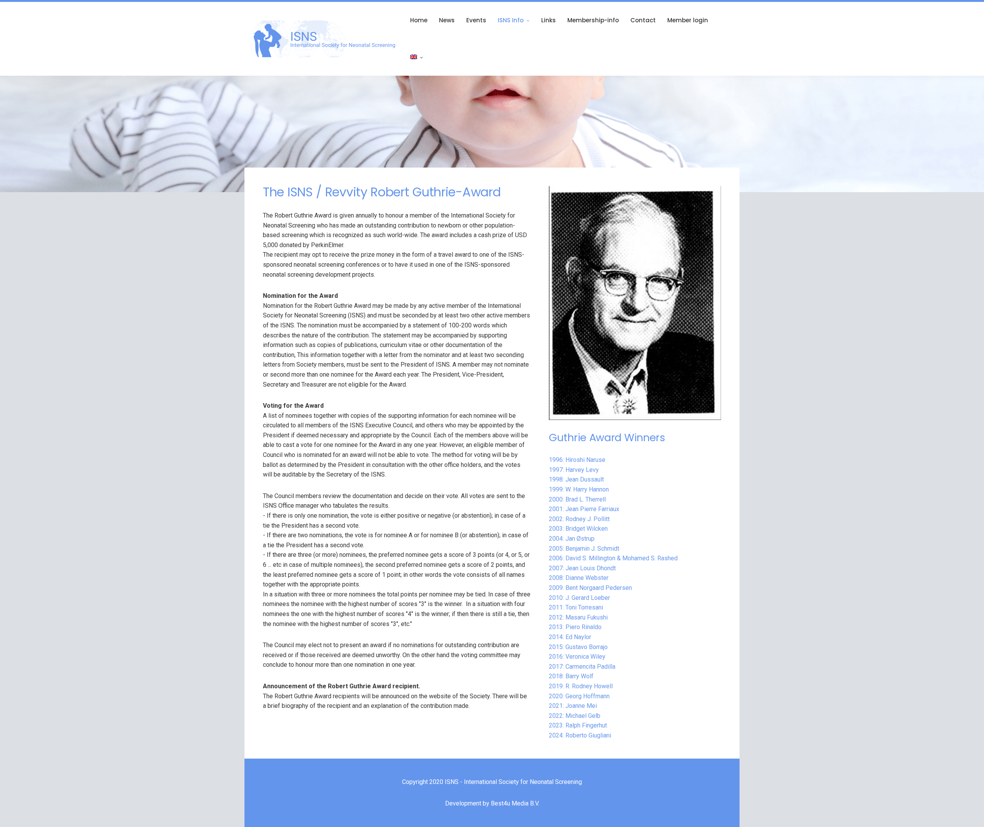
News (447, 20)
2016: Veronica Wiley (577, 656)
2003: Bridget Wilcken (578, 528)
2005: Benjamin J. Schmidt (584, 548)
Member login (687, 20)
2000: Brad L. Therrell (577, 499)
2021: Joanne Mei (573, 705)
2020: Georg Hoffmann (579, 696)
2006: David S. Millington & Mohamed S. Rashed (613, 558)
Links (548, 20)
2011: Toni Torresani (576, 607)
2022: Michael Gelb (574, 715)
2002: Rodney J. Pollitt (579, 519)
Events (476, 20)
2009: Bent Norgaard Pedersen (590, 587)
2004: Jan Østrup (572, 538)
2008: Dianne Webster (578, 577)
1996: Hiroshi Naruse (577, 459)
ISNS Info (511, 20)
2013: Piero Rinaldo (575, 627)
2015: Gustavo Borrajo (578, 647)
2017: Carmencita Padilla (582, 666)
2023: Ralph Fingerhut (578, 725)
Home (418, 20)
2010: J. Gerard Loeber (579, 597)
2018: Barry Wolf (571, 676)
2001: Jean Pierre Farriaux (584, 509)
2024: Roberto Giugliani (580, 735)
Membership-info (593, 20)
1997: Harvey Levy (574, 469)
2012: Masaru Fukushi (578, 617)
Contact (643, 20)
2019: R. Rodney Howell (581, 686)
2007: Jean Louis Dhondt (582, 568)
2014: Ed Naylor (570, 637)
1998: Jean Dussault (576, 479)
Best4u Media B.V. (515, 803)
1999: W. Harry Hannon (579, 489)
